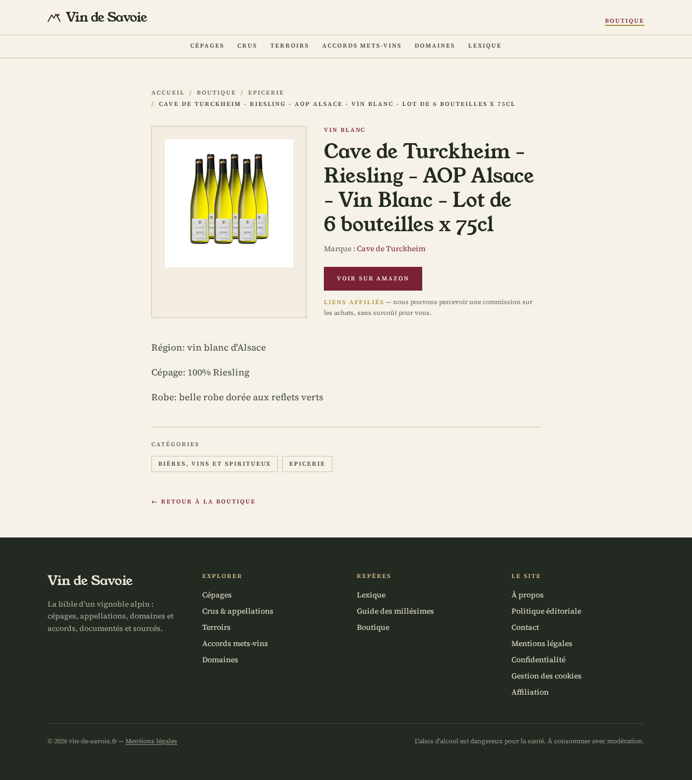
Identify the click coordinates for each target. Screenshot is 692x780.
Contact (525, 627)
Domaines (435, 46)
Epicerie (266, 93)
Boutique (624, 21)
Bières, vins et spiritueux (214, 464)
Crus (247, 46)
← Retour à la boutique (203, 501)
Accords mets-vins (362, 46)
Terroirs (289, 46)
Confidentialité (538, 659)
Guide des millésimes (395, 611)
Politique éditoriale (546, 611)
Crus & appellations (238, 611)
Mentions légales (542, 643)
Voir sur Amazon (373, 278)
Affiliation (530, 692)
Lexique (485, 46)
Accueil (168, 93)
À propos (527, 594)
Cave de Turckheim (391, 248)
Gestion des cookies (546, 675)
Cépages (207, 46)
